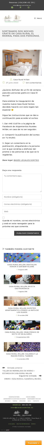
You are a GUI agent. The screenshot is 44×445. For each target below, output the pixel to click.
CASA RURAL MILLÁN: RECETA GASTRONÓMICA (22, 287)
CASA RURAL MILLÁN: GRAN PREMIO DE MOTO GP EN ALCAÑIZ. (22, 333)
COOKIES (33, 423)
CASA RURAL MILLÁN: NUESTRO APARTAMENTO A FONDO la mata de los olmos (22, 310)
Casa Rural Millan (21, 80)
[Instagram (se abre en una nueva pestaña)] (28, 7)
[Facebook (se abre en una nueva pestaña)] (13, 7)
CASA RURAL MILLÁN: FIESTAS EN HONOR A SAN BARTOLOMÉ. (22, 266)
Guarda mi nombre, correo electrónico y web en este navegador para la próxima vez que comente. (21, 224)
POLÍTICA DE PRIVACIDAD (23, 423)
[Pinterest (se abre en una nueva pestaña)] (20, 7)
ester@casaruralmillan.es (22, 5)
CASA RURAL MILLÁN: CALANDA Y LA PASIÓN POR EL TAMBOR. (22, 355)
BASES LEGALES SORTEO (26, 160)
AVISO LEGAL (11, 423)
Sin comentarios (33, 83)
